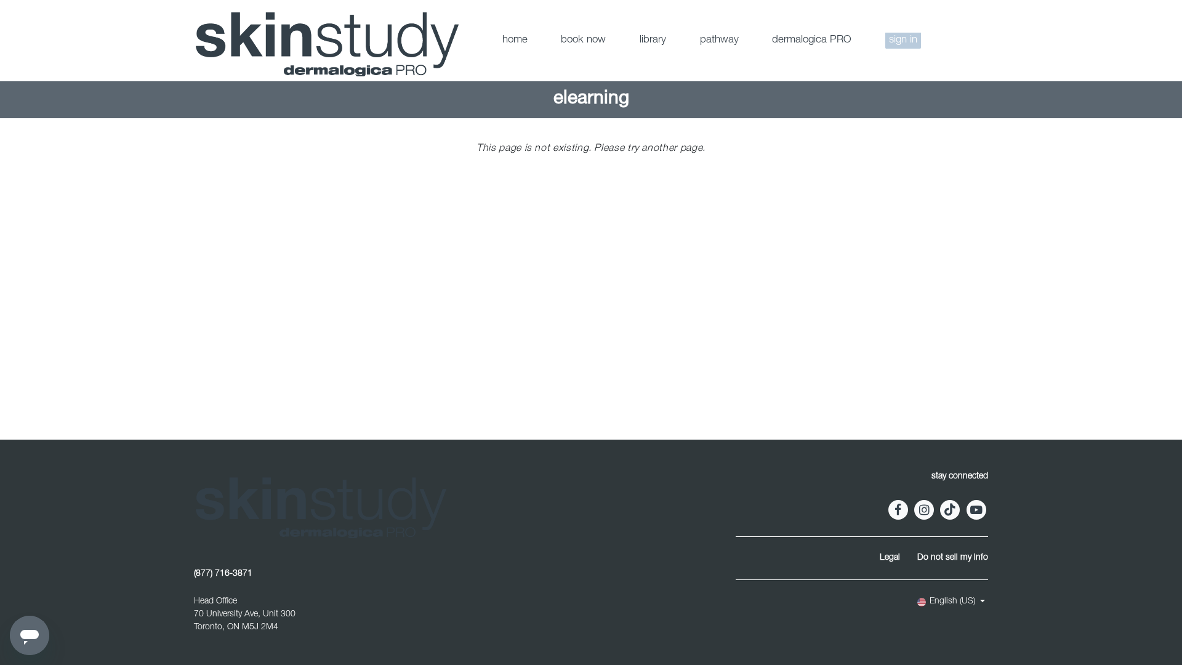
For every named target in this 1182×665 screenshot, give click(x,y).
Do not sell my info (952, 558)
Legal (890, 558)
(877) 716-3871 (223, 574)
